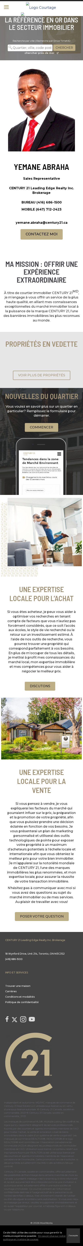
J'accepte (73, 1235)
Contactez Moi (42, 234)
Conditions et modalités (20, 996)
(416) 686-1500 (49, 202)
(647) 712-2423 (48, 209)
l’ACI (76, 1128)
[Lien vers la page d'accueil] (41, 6)
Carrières (11, 991)
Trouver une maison (17, 985)
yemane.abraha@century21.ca (41, 223)
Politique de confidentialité (22, 1002)
